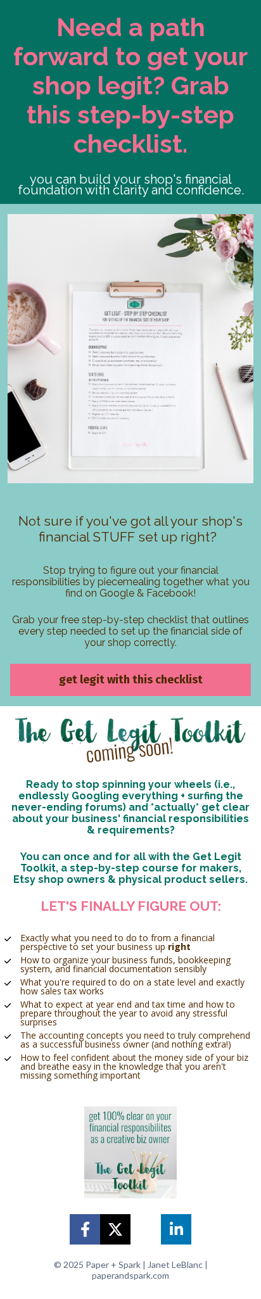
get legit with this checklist (131, 680)
